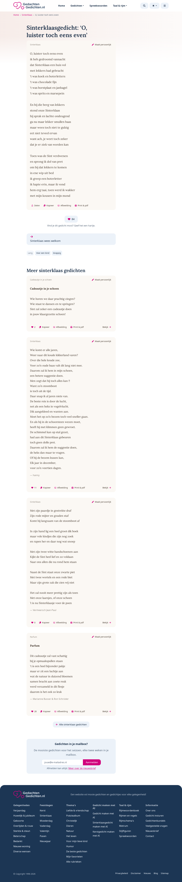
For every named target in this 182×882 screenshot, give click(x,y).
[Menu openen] (165, 6)
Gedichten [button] (76, 5)
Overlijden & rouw (23, 825)
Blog (156, 873)
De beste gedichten (76, 851)
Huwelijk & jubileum (24, 815)
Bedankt (17, 841)
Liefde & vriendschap (77, 810)
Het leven (71, 836)
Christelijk (71, 820)
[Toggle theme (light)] (154, 6)
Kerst (43, 810)
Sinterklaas (27, 15)
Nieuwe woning (21, 846)
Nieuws (147, 873)
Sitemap (165, 873)
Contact (150, 836)
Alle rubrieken (73, 861)
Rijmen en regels (128, 815)
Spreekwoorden (98, 5)
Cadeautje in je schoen (41, 279)
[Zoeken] (144, 6)
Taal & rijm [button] (119, 5)
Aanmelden (92, 762)
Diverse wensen (21, 851)
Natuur (70, 831)
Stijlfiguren (125, 831)
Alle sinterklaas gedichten (73, 724)
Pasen (43, 836)
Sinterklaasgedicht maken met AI (103, 824)
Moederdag (46, 820)
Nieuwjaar (45, 841)
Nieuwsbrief (152, 831)
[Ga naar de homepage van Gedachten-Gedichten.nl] (29, 5)
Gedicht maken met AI (103, 815)
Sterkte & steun (21, 831)
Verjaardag (19, 810)
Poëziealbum (73, 815)
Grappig (57, 253)
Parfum (33, 637)
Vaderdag (45, 825)
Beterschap (19, 836)
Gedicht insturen (155, 815)
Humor (70, 846)
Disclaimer (136, 873)
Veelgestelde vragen (156, 825)
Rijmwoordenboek (129, 810)
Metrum (123, 825)
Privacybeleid (121, 873)
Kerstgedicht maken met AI (103, 833)
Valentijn (44, 831)
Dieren (70, 825)
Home (61, 5)
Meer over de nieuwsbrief (82, 768)
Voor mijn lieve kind (76, 841)
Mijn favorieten (74, 856)
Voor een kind (42, 253)
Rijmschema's (126, 820)
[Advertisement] (150, 66)
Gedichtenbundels (155, 820)
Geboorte (18, 820)
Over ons (150, 810)
